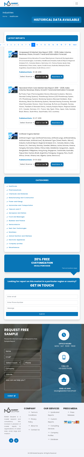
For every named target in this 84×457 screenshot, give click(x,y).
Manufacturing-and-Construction (21, 198)
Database (54, 439)
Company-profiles (16, 244)
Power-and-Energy (16, 201)
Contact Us (35, 430)
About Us (34, 426)
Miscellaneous (14, 247)
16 (61, 45)
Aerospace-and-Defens (17, 213)
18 (69, 45)
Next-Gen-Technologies (17, 228)
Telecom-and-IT (15, 209)
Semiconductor (14, 224)
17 (65, 45)
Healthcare (13, 186)
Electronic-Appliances (17, 240)
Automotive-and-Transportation (21, 205)
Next (75, 45)
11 (41, 45)
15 (57, 45)
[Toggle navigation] (77, 3)
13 (49, 45)
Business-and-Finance (17, 221)
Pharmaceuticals (15, 190)
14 (53, 45)
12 (45, 45)
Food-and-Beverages (16, 217)
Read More (57, 77)
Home (5, 16)
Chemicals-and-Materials (18, 194)
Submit (11, 396)
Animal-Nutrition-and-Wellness (20, 236)
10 (37, 45)
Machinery (12, 232)
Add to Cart (41, 77)
